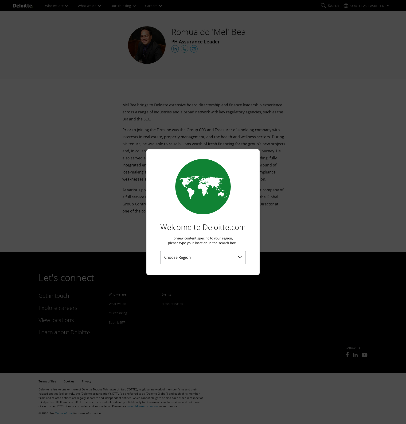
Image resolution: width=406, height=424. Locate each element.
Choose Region (177, 257)
